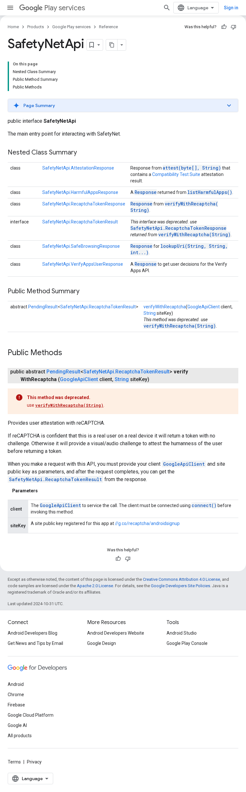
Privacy (34, 761)
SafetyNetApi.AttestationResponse (78, 168)
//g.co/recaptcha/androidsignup (147, 523)
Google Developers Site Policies (180, 585)
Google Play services (71, 26)
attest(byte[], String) (192, 168)
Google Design (101, 643)
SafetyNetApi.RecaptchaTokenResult (80, 221)
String (150, 313)
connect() (204, 505)
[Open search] (167, 8)
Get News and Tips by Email (35, 643)
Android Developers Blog (32, 633)
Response (146, 192)
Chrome (16, 694)
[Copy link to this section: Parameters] (44, 491)
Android (16, 684)
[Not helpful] (233, 27)
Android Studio (182, 633)
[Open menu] (10, 7)
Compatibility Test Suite (176, 174)
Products (35, 26)
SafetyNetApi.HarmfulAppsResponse (80, 192)
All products (20, 735)
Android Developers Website (115, 633)
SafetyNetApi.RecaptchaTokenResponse (83, 203)
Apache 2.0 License (95, 585)
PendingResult (43, 306)
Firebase (16, 704)
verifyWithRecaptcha (165, 306)
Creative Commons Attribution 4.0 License (181, 579)
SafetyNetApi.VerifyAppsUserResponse (82, 264)
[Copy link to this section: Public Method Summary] (85, 292)
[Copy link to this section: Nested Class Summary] (83, 153)
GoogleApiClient (203, 306)
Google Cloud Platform (30, 715)
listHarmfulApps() (209, 192)
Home (13, 26)
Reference (108, 26)
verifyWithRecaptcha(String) (194, 234)
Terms (14, 761)
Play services (64, 8)
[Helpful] (224, 27)
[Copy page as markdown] (112, 44)
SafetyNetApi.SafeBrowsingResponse (81, 246)
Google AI (17, 725)
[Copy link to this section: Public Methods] (68, 353)
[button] (123, 105)
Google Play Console (187, 643)
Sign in (231, 7)
